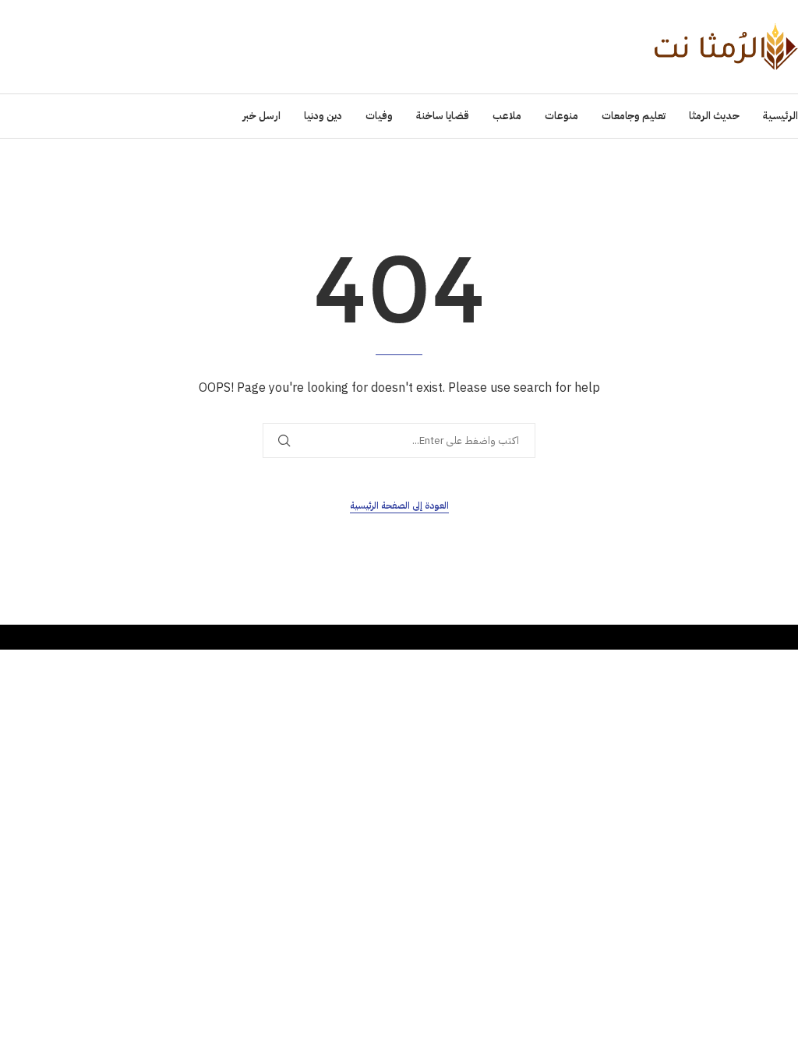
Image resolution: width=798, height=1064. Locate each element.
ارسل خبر (261, 115)
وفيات (379, 115)
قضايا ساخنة (442, 115)
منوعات (561, 115)
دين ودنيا (323, 115)
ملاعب (507, 115)
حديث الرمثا (714, 115)
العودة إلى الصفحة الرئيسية (399, 506)
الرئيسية (780, 115)
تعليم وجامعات (634, 115)
